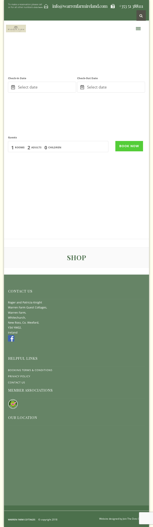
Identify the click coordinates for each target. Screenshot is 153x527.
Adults (36, 147)
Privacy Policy (19, 376)
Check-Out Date (87, 78)
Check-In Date (17, 78)
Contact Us (16, 382)
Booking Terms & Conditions (30, 370)
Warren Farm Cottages (21, 519)
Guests (12, 137)
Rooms (20, 147)
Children (54, 147)
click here (38, 7)
